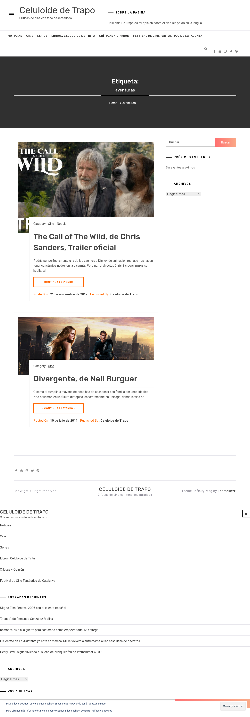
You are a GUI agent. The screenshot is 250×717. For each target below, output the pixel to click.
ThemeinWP (227, 491)
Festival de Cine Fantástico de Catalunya (167, 35)
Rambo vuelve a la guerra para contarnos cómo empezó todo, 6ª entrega (49, 630)
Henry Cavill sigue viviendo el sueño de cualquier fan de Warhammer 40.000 (51, 652)
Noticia (61, 224)
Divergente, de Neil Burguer (85, 378)
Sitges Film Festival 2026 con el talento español (33, 608)
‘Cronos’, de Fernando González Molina (26, 619)
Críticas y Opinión (114, 35)
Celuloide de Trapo (57, 10)
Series (42, 35)
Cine (29, 35)
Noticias (15, 35)
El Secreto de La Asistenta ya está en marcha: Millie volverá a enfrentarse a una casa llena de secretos (70, 641)
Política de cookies (102, 710)
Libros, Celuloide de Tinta (73, 35)
